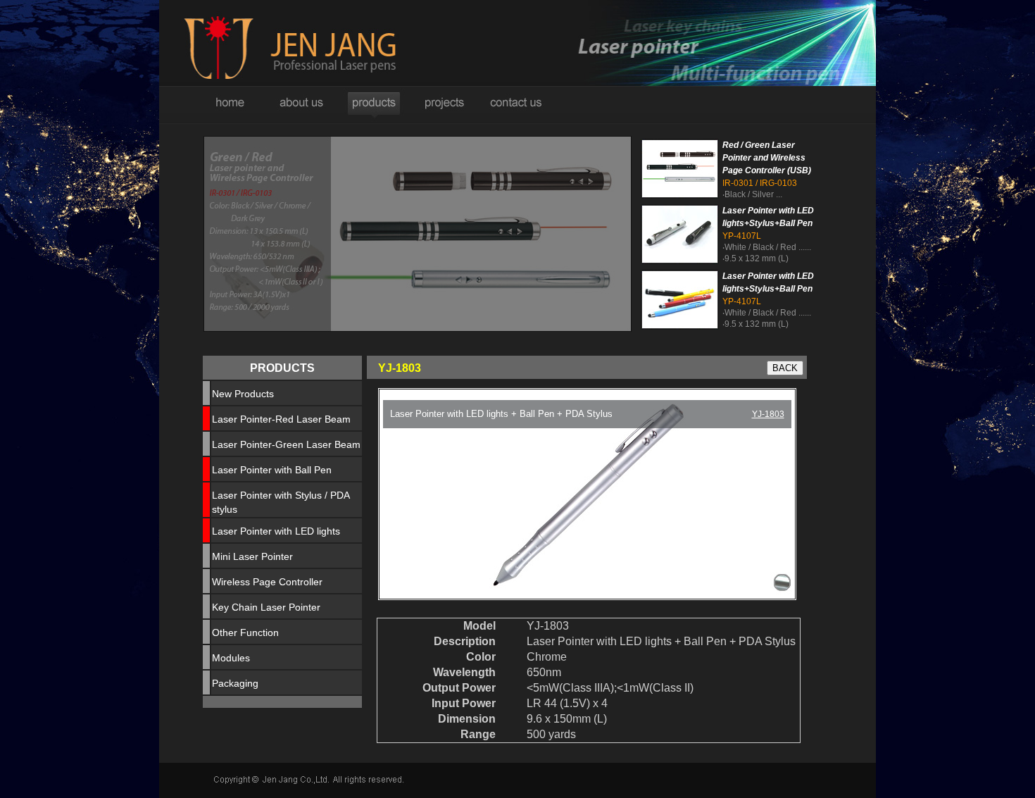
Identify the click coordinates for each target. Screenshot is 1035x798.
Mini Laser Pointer (252, 556)
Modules (231, 657)
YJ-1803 (768, 414)
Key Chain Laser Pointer (266, 607)
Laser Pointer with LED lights (276, 531)
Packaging (235, 683)
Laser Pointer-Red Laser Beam (281, 419)
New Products (243, 393)
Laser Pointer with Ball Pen (272, 469)
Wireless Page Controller (267, 581)
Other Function (245, 632)
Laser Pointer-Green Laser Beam (286, 444)
